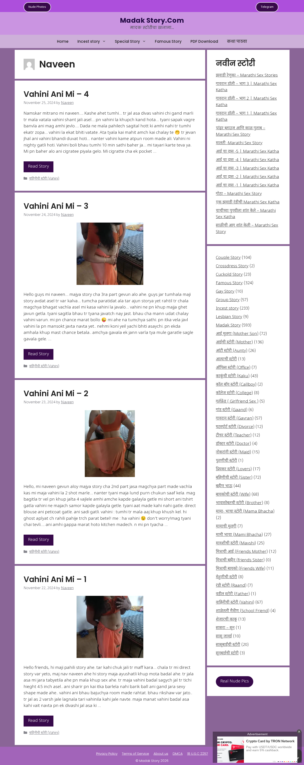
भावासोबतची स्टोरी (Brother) (239, 503)
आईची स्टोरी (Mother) (234, 342)
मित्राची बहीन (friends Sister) (240, 560)
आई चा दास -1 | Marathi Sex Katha (247, 185)
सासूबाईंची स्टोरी (228, 645)
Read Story (38, 166)
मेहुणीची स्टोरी (226, 577)
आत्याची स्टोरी (226, 359)
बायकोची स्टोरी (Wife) (233, 494)
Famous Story (168, 41)
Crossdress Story (232, 266)
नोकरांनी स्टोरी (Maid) (233, 452)
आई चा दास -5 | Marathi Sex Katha (247, 151)
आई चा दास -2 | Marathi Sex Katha (247, 177)
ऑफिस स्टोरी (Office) (233, 368)
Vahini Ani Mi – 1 (55, 579)
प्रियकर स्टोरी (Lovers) (234, 469)
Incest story (88, 41)
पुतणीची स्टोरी (226, 461)
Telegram (267, 7)
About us (161, 753)
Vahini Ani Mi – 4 (56, 94)
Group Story (227, 300)
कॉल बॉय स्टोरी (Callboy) (236, 385)
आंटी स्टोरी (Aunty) (231, 351)
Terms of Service (135, 753)
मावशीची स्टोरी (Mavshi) (236, 543)
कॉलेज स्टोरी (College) (234, 393)
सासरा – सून (225, 628)
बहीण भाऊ (224, 486)
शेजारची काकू (226, 619)
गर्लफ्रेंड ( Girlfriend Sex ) (237, 401)
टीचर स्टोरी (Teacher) (233, 435)
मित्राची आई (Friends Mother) (242, 552)
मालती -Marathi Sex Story (239, 143)
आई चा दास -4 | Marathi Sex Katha (247, 160)
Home (63, 41)
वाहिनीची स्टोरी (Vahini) (44, 179)
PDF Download (204, 41)
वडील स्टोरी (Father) (233, 594)
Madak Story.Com (152, 20)
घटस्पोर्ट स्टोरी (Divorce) (235, 427)
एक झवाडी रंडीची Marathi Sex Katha (248, 202)
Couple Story (228, 258)
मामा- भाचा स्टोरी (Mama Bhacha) (245, 511)
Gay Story (225, 291)
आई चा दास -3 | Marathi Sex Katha (247, 168)
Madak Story (228, 325)
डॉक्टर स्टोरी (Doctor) (233, 444)
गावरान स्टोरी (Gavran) (234, 418)
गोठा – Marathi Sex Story (239, 194)
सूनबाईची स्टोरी (227, 653)
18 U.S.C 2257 (197, 753)
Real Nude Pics (234, 681)
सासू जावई (224, 636)
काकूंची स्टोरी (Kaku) (232, 376)
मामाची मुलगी (226, 526)
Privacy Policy (107, 753)
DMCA (178, 753)
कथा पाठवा (237, 41)
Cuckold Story (229, 275)
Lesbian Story (229, 317)
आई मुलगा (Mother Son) (237, 334)
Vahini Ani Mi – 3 (56, 206)
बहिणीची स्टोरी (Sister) (234, 478)
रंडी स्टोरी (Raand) (231, 585)
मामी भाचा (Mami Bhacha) (239, 535)
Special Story (127, 41)
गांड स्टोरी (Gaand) (231, 410)
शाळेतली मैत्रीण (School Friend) (242, 611)
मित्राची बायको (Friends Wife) (240, 569)
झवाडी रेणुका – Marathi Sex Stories (247, 75)
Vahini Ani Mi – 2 (56, 393)
